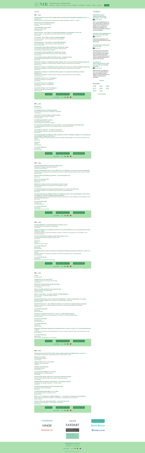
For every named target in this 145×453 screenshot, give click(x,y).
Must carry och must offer (41, 179)
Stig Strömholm (44, 243)
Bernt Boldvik (37, 59)
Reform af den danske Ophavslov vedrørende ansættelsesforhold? (52, 376)
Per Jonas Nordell (38, 107)
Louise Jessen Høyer (38, 122)
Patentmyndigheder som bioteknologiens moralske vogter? (51, 224)
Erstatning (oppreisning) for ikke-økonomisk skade (48, 386)
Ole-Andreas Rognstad (39, 204)
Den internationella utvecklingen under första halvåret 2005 (51, 236)
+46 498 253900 (76, 446)
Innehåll (58, 5)
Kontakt (93, 5)
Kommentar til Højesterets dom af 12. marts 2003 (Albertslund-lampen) (54, 313)
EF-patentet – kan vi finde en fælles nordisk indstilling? (49, 37)
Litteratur (37, 142)
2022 (101, 88)
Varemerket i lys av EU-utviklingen (44, 83)
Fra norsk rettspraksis (40, 201)
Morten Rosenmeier (38, 301)
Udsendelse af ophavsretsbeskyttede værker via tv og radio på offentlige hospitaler (101, 64)
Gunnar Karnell (37, 69)
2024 (107, 86)
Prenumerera (52, 5)
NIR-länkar (88, 5)
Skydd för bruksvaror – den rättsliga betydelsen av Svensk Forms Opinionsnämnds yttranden (60, 304)
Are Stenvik (36, 25)
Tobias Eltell (36, 168)
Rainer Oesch (37, 176)
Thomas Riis (36, 384)
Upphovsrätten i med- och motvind (44, 362)
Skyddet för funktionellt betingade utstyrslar (47, 284)
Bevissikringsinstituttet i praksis (43, 120)
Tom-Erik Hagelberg (38, 291)
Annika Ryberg (37, 35)
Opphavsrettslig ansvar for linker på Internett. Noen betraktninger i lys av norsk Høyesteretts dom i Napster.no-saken (62, 230)
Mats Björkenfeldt (38, 248)
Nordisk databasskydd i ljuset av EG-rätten (46, 391)
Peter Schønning (37, 144)
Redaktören (37, 106)
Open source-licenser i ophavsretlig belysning (47, 115)
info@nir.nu (68, 446)
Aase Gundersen (37, 85)
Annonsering (64, 5)
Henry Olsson (37, 139)
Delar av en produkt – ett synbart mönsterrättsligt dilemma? (51, 294)
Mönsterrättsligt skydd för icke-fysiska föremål (47, 289)
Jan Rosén (36, 364)
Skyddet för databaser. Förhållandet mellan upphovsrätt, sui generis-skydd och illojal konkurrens (62, 62)
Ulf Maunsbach (37, 209)
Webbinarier (75, 5)
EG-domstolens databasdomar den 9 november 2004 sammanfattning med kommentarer (59, 125)
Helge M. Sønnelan (38, 398)
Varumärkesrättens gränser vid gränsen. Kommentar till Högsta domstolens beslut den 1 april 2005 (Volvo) (62, 251)
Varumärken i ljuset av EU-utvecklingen (45, 78)
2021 (107, 88)
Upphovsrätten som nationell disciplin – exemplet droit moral (51, 401)
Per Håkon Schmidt (38, 75)
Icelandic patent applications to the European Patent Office (102, 34)
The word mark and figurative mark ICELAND (101, 45)
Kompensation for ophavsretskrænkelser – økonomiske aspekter (52, 381)
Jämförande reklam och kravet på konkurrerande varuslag (51, 184)
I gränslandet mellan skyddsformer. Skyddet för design (49, 52)
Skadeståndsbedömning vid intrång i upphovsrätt (48, 165)
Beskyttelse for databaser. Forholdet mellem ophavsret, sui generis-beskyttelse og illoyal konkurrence (59, 72)
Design (36, 275)
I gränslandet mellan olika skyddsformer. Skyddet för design (51, 47)
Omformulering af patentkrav (42, 27)
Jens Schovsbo (37, 282)
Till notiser (101, 80)
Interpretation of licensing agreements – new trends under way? (52, 175)
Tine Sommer (37, 227)
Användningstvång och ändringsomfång (45, 110)
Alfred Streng (37, 181)
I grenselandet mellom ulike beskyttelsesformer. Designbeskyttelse (53, 57)
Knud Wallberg (37, 80)
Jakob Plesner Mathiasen (49, 122)
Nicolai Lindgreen (38, 40)
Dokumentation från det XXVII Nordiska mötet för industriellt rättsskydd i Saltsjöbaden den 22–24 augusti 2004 (61, 18)
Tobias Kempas (37, 112)
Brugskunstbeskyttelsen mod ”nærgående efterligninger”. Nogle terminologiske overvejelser (60, 299)
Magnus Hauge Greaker (39, 44)
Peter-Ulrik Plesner (38, 30)
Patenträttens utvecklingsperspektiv (44, 22)
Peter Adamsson (37, 49)
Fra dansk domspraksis (40, 308)
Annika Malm (52, 49)
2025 (100, 86)
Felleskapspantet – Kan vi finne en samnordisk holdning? (50, 42)
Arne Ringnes (37, 389)
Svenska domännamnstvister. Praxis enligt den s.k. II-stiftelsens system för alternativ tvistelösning (62, 170)
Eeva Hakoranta (37, 54)
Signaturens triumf (39, 357)
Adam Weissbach (38, 186)
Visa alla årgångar (102, 93)
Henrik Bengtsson (38, 173)
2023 (94, 88)
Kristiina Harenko (38, 394)
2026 (94, 86)
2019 (100, 90)
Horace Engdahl (37, 359)
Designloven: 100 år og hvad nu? (43, 279)
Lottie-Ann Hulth (45, 49)
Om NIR (69, 5)
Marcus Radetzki (43, 168)
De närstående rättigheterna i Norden (45, 371)
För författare (82, 5)
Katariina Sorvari (37, 64)
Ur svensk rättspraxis (40, 147)
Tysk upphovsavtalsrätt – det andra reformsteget (48, 129)
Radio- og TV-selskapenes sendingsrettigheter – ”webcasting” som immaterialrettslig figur (60, 396)
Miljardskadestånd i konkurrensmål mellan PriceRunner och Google (100, 16)
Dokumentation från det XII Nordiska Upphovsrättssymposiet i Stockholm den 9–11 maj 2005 (60, 353)
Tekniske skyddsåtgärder (41, 366)
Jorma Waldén (37, 374)
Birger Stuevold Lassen (39, 321)
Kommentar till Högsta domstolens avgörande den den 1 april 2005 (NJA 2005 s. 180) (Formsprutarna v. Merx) (62, 329)
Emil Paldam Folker (38, 117)
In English (99, 5)
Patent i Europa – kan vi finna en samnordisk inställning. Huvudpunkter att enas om (57, 32)
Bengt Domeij (37, 259)
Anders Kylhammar (38, 90)
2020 (94, 90)
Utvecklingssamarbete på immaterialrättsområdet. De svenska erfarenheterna (56, 189)
